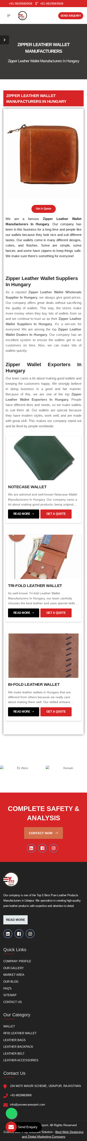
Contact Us (12, 1002)
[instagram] (53, 848)
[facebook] (42, 848)
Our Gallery (13, 968)
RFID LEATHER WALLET (20, 1033)
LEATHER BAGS (14, 1040)
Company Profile (17, 961)
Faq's (7, 988)
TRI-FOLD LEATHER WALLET (35, 585)
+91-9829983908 (51, 3)
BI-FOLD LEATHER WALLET (34, 684)
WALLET (9, 1026)
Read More (15, 920)
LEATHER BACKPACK (18, 1047)
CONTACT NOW (41, 833)
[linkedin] (31, 848)
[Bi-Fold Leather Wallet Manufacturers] (43, 655)
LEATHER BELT (14, 1053)
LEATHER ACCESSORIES (20, 1060)
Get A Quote (43, 208)
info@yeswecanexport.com (27, 1104)
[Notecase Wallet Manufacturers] (43, 458)
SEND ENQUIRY (70, 15)
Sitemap (10, 995)
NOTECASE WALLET (27, 487)
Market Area (13, 975)
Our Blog (11, 981)
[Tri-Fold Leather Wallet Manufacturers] (43, 556)
